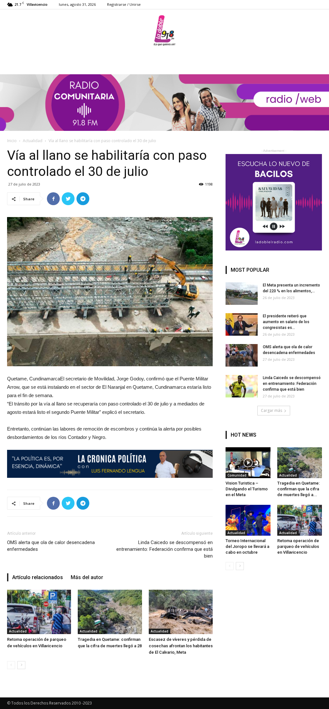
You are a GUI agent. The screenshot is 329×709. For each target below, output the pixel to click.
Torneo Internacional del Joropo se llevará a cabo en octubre (247, 546)
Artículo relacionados (37, 577)
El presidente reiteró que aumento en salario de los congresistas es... (286, 322)
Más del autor (87, 577)
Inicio (12, 140)
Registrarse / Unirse (124, 4)
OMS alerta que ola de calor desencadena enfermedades (51, 546)
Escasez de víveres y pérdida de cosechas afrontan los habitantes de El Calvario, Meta (181, 646)
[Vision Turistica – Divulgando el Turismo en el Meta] (248, 462)
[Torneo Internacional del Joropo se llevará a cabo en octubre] (248, 520)
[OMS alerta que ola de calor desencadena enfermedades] (242, 355)
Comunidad (236, 475)
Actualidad (32, 140)
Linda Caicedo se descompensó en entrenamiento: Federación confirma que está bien (164, 549)
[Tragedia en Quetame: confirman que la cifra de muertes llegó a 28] (110, 612)
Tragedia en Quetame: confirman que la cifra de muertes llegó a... (298, 489)
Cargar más (271, 410)
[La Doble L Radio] (164, 30)
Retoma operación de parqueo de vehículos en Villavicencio (298, 546)
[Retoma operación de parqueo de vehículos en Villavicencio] (39, 612)
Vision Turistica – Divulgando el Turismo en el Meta (247, 489)
